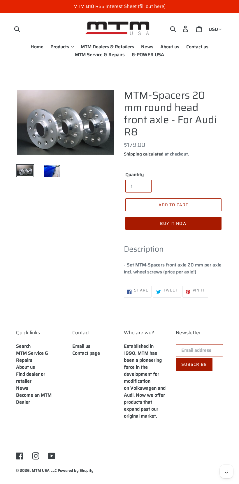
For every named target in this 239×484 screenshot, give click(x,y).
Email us (81, 346)
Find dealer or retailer (30, 377)
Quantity (134, 174)
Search (23, 346)
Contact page (86, 353)
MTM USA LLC (44, 470)
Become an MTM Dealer (34, 398)
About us (25, 367)
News (22, 388)
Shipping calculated (144, 154)
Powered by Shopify (76, 470)
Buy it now (173, 223)
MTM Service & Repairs (32, 356)
